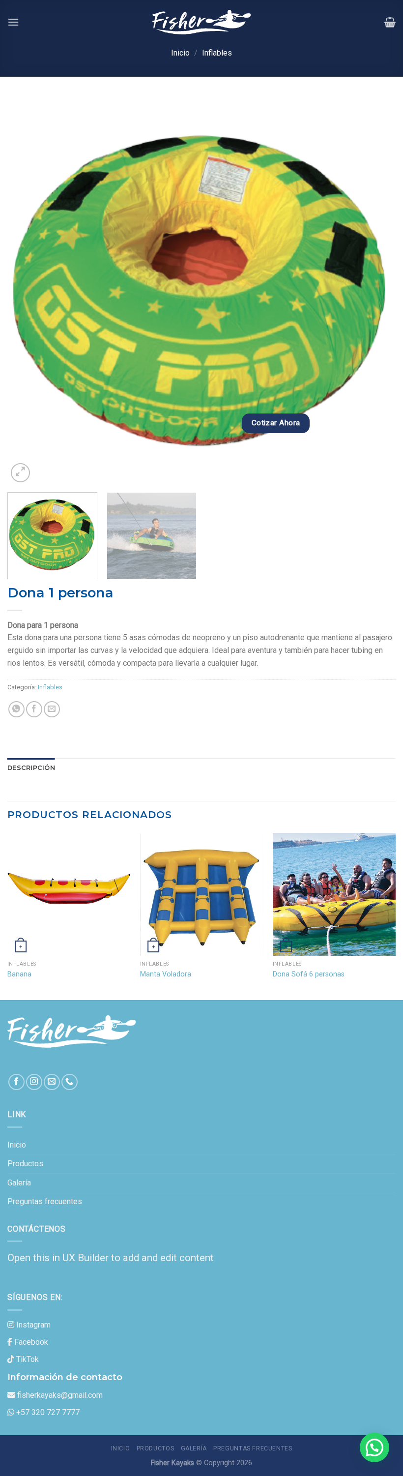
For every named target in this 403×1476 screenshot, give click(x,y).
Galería (19, 1182)
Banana (19, 974)
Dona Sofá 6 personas (309, 974)
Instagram (33, 1324)
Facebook (31, 1342)
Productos (25, 1163)
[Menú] (13, 22)
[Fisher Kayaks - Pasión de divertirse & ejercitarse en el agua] (201, 22)
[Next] (375, 290)
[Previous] (27, 290)
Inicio (180, 53)
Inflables (217, 53)
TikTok (27, 1359)
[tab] (31, 768)
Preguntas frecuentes (44, 1201)
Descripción (31, 767)
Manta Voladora (165, 974)
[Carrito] (390, 22)
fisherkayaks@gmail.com (60, 1395)
